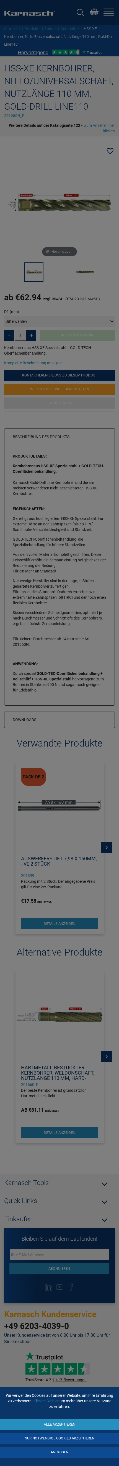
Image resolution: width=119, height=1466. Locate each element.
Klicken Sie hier (46, 1401)
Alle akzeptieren (59, 1424)
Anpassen (59, 1452)
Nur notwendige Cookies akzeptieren (59, 1438)
